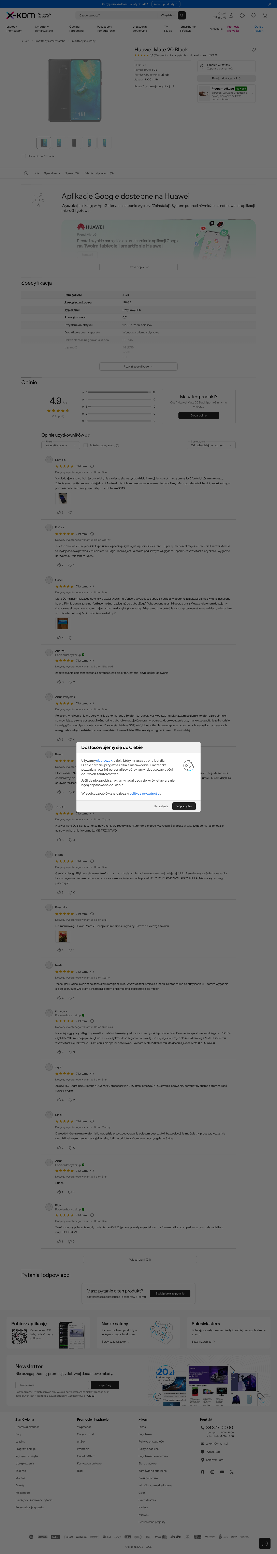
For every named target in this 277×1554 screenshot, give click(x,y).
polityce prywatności (145, 793)
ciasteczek (104, 760)
